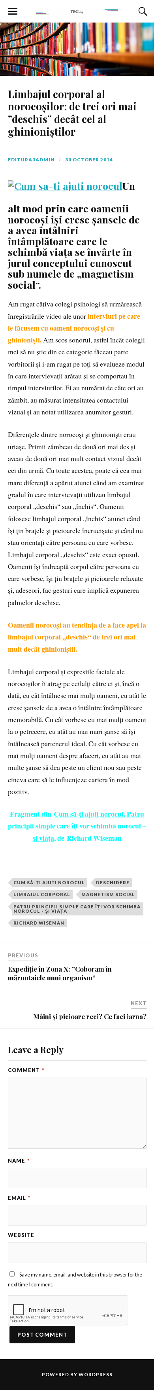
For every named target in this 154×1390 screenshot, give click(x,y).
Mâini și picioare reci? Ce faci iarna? (89, 1016)
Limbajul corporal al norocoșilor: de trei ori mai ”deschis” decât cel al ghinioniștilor (72, 112)
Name (19, 1160)
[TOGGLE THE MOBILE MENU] (12, 11)
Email (19, 1198)
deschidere (113, 882)
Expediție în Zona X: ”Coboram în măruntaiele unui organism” (60, 973)
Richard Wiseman (38, 922)
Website (21, 1235)
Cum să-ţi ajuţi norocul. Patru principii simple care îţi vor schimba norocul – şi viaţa (77, 826)
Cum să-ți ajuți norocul (49, 882)
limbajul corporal (41, 894)
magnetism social (108, 894)
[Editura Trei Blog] (76, 10)
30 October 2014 (89, 160)
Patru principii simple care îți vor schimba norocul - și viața (77, 908)
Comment (26, 1070)
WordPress (96, 1374)
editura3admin (31, 160)
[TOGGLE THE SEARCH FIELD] (141, 11)
